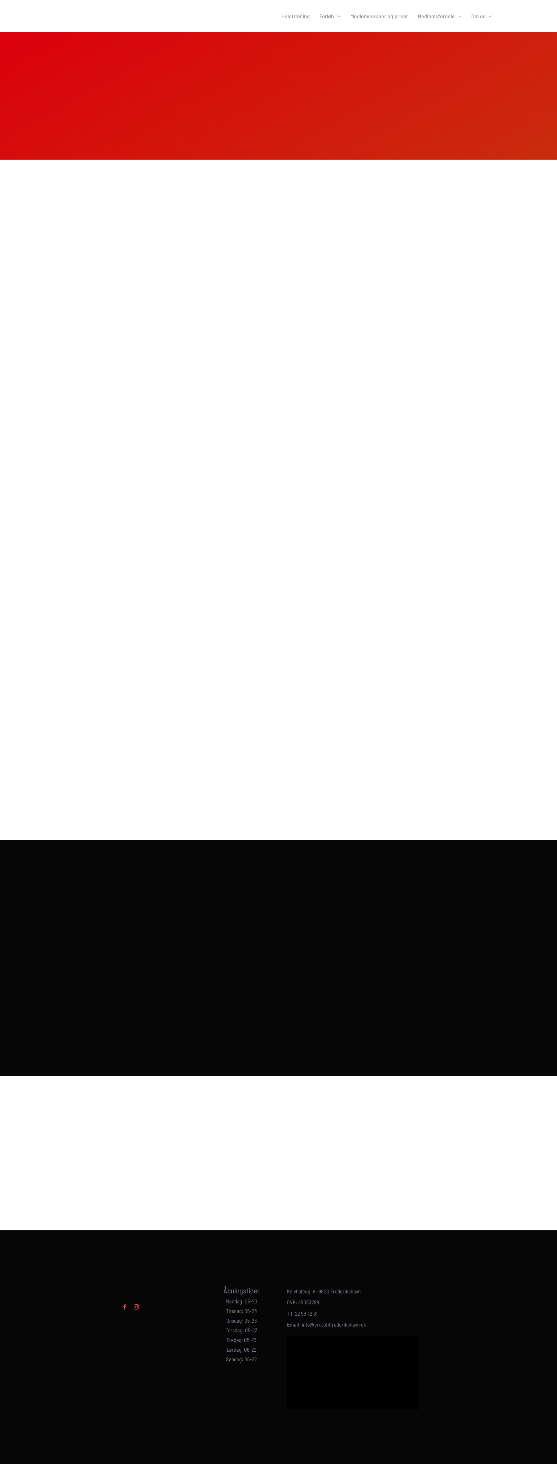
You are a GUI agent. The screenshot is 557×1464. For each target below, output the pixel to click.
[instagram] (136, 1307)
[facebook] (124, 1307)
